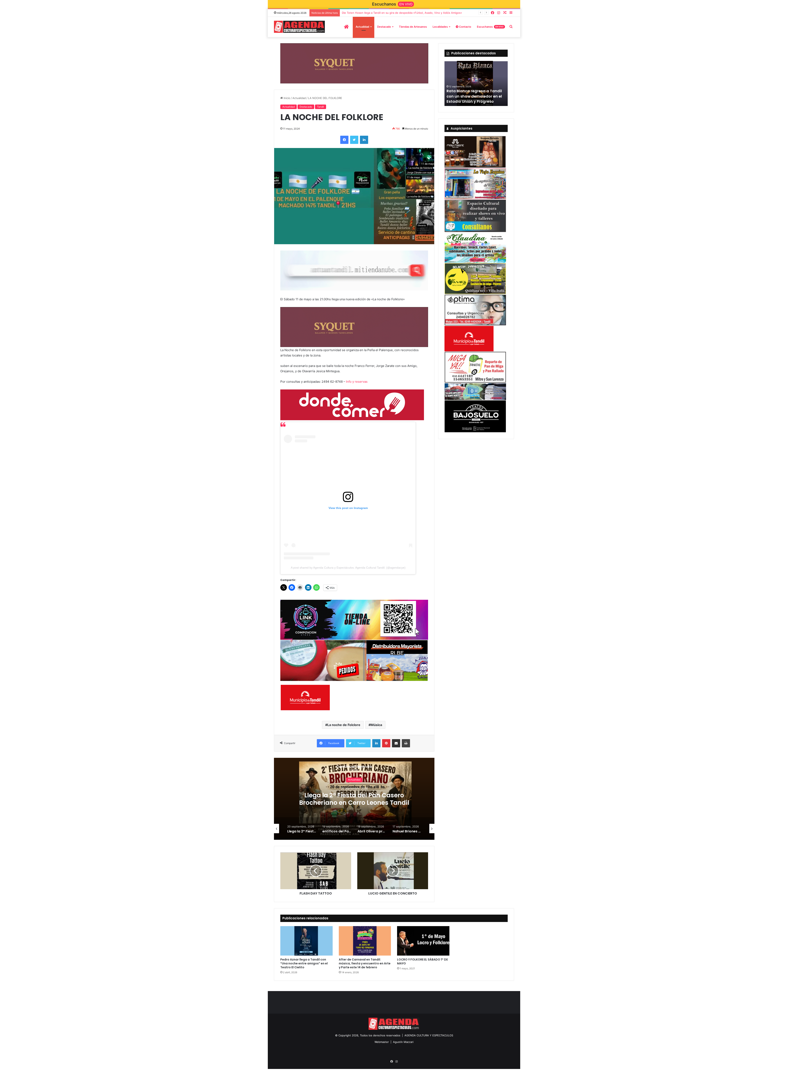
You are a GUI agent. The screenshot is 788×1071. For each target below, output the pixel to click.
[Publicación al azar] (505, 12)
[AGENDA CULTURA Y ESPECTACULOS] (299, 27)
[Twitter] (354, 139)
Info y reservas (357, 381)
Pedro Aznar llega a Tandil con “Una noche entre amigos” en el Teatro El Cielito (304, 964)
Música (376, 725)
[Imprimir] (406, 744)
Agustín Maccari (403, 1042)
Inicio (286, 97)
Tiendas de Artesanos (413, 26)
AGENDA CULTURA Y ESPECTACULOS (428, 1035)
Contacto (464, 26)
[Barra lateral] (511, 12)
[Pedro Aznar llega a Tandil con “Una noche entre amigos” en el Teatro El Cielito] (306, 941)
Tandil (320, 106)
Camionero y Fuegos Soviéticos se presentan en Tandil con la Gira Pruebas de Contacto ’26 (474, 93)
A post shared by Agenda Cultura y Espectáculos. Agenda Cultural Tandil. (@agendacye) (348, 567)
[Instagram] (499, 13)
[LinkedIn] (364, 139)
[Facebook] (492, 13)
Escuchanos (490, 26)
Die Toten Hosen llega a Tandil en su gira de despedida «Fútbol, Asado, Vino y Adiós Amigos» (402, 12)
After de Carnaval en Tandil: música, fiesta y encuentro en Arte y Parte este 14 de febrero (365, 964)
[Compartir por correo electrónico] (396, 744)
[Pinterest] (386, 744)
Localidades (440, 26)
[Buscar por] (511, 27)
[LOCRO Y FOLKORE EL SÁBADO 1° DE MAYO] (423, 941)
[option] (354, 799)
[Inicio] (346, 27)
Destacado (384, 26)
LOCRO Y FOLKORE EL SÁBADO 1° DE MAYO (422, 962)
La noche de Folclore (343, 725)
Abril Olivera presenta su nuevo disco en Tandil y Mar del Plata (354, 799)
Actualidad (362, 26)
